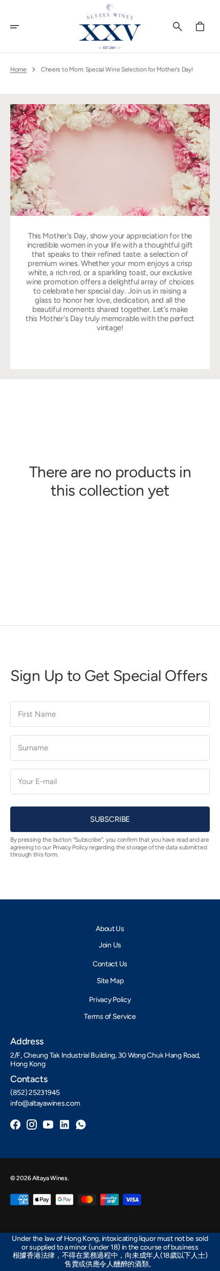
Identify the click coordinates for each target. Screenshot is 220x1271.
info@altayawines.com (45, 1103)
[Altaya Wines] (110, 26)
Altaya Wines (50, 1178)
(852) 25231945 (35, 1093)
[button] (21, 26)
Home (18, 69)
